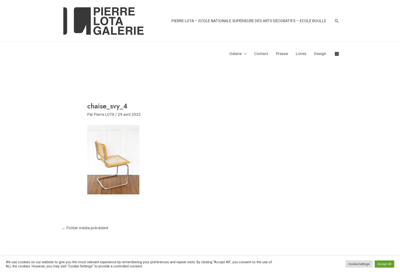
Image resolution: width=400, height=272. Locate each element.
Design (320, 53)
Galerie (235, 53)
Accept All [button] (384, 264)
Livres (301, 53)
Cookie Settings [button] (359, 264)
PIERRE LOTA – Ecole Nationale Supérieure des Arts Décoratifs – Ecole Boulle (249, 20)
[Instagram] (337, 54)
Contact (261, 53)
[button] (337, 21)
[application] (244, 53)
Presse (282, 53)
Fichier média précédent (85, 228)
